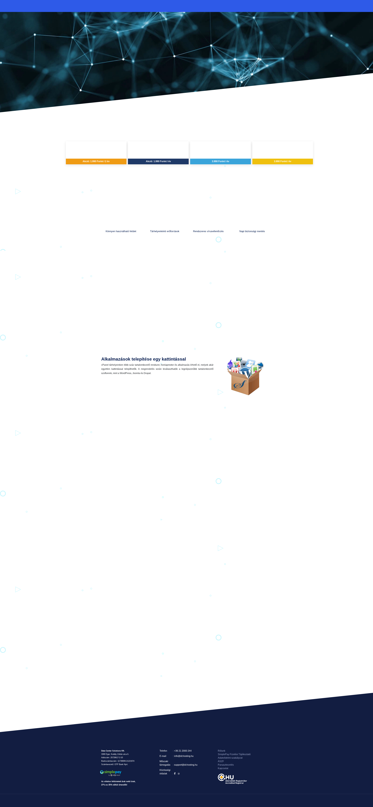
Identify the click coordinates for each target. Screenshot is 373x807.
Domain (170, 6)
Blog (219, 6)
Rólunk (226, 6)
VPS (188, 6)
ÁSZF (221, 761)
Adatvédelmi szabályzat (230, 758)
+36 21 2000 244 (183, 751)
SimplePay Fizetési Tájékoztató (234, 754)
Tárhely (178, 6)
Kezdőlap (160, 6)
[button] (183, 6)
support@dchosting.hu (185, 765)
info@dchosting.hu (183, 756)
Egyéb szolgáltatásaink (203, 6)
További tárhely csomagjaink (189, 241)
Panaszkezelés (226, 765)
